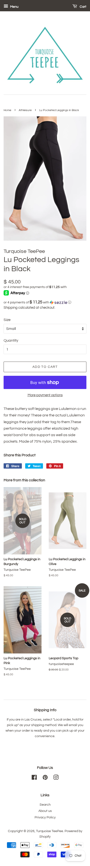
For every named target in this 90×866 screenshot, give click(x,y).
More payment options (45, 395)
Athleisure (25, 110)
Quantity (11, 340)
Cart (82, 6)
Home (7, 110)
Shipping (11, 307)
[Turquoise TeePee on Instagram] (56, 778)
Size (7, 320)
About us (45, 811)
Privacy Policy (45, 817)
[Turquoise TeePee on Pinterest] (45, 778)
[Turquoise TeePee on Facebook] (34, 778)
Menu (13, 6)
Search (45, 804)
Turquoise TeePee (49, 831)
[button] (45, 302)
